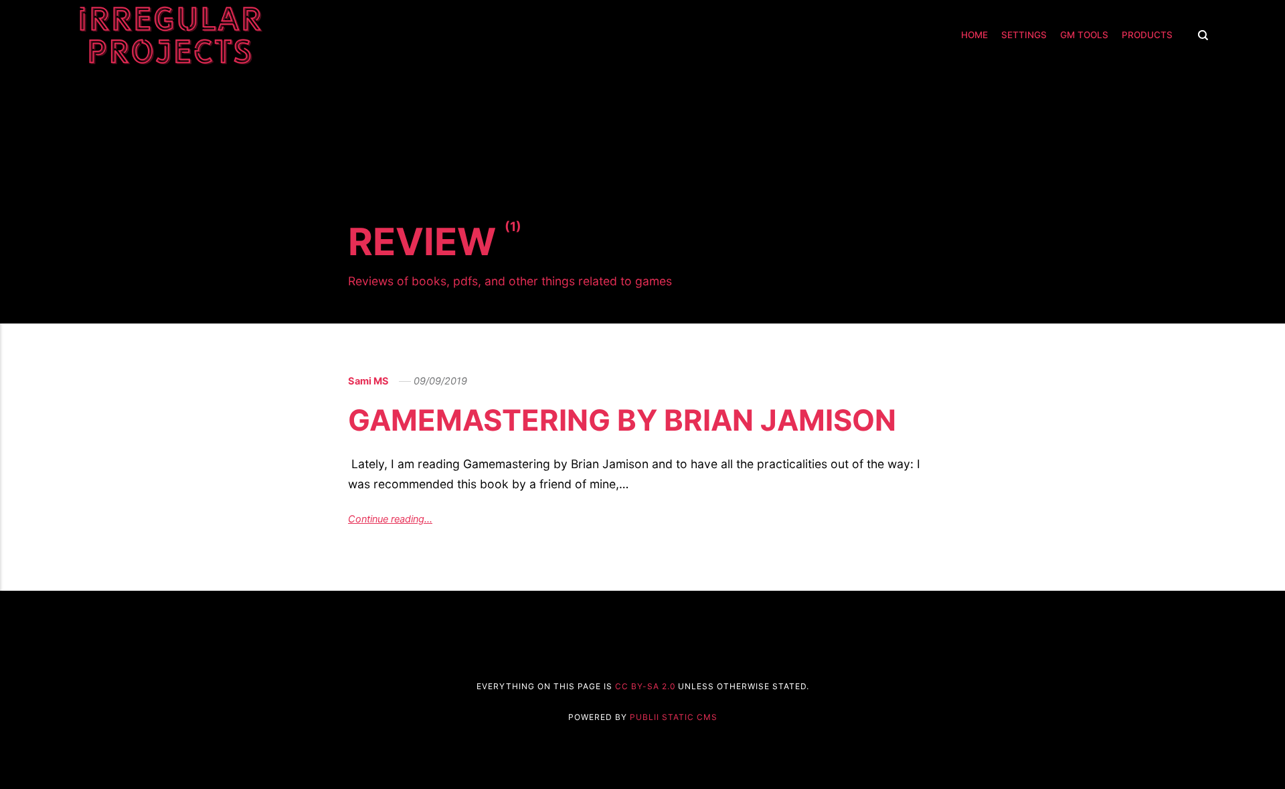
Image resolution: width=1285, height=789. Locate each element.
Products (1147, 34)
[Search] (1199, 35)
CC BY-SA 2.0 (645, 686)
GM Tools (1084, 34)
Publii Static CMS (673, 717)
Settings (1024, 34)
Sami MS (368, 381)
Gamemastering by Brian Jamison (622, 420)
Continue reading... (390, 519)
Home (974, 34)
